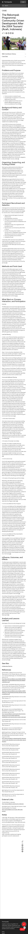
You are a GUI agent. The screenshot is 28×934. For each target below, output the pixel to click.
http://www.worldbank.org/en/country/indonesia (13, 804)
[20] (8, 615)
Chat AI (23, 929)
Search (3, 933)
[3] (20, 104)
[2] (11, 84)
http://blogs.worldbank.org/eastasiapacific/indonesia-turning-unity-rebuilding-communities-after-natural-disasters (14, 740)
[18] (10, 553)
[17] (12, 531)
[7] (16, 176)
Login (23, 2)
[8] (23, 191)
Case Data (5, 56)
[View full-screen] (24, 38)
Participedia (8, 2)
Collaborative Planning (7, 666)
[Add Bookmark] (4, 33)
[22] (10, 647)
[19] (19, 593)
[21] (20, 637)
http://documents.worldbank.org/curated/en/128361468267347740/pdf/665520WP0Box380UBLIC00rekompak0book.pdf (14, 692)
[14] (3, 456)
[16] (17, 501)
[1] (21, 78)
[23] (9, 660)
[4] (16, 121)
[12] (15, 416)
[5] (11, 149)
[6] (18, 158)
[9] (6, 199)
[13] (8, 438)
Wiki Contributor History (9, 54)
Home (3, 931)
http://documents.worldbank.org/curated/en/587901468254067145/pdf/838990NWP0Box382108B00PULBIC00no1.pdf (14, 680)
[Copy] (3, 33)
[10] (6, 262)
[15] (23, 475)
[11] (17, 295)
